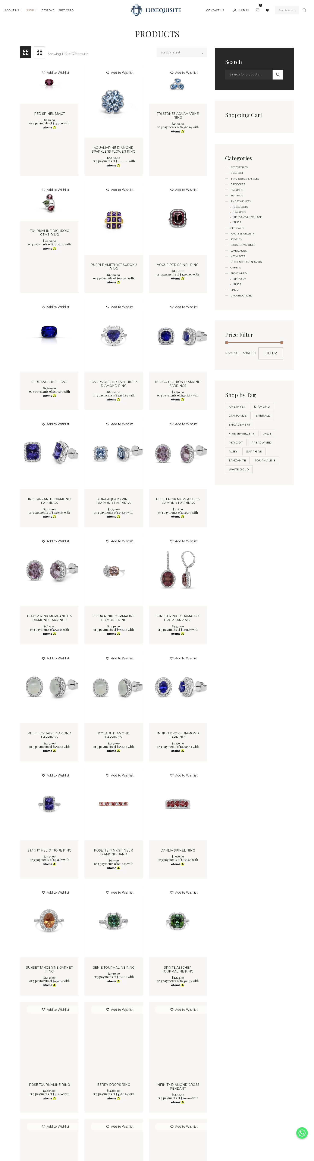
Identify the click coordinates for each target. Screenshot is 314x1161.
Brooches (237, 184)
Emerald (263, 415)
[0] (258, 10)
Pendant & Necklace (247, 217)
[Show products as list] (39, 52)
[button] (55, 72)
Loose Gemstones (242, 244)
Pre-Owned (238, 273)
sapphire (254, 451)
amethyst (237, 406)
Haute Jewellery (242, 233)
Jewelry (236, 239)
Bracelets (240, 206)
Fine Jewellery (240, 201)
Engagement (240, 424)
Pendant (239, 279)
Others (235, 267)
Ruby (233, 451)
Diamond (262, 406)
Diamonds (238, 415)
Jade (267, 433)
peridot (236, 442)
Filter (271, 353)
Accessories (239, 167)
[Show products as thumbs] (25, 52)
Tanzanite (237, 460)
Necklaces (237, 256)
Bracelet (236, 172)
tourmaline (265, 460)
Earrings (236, 190)
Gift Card (237, 228)
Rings (237, 222)
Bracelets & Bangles (244, 178)
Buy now (49, 140)
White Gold (239, 469)
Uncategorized (241, 295)
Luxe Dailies (238, 250)
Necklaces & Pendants (246, 262)
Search (304, 10)
